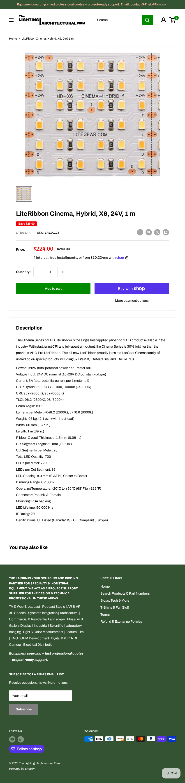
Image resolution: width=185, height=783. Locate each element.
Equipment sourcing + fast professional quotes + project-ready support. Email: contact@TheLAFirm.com (92, 4)
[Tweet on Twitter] (157, 232)
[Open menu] (11, 20)
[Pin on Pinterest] (149, 232)
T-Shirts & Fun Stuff (114, 607)
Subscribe (24, 709)
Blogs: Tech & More (114, 600)
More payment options (132, 300)
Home (13, 38)
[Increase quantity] (62, 272)
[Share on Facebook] (140, 232)
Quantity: (23, 272)
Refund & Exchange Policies (121, 621)
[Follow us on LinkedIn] (21, 739)
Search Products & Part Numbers (125, 593)
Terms (105, 614)
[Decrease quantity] (38, 272)
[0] (173, 20)
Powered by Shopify (22, 768)
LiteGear (23, 232)
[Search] (147, 20)
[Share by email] (166, 232)
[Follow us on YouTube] (12, 739)
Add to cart (53, 288)
